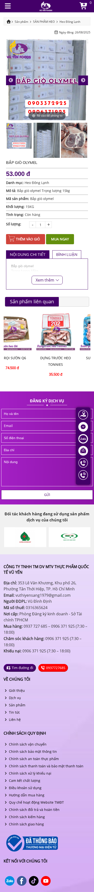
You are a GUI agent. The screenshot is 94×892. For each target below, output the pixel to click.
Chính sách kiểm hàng (26, 817)
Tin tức (14, 712)
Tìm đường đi (22, 667)
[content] (47, 471)
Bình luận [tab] (66, 254)
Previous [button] (11, 80)
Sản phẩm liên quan (32, 301)
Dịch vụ (14, 697)
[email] (47, 426)
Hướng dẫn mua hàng (26, 795)
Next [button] (83, 80)
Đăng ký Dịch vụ (47, 401)
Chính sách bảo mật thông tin (32, 751)
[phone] (47, 438)
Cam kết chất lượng (24, 780)
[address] (47, 450)
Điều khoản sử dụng (24, 787)
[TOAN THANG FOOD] (69, 537)
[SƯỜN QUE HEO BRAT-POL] (68, 330)
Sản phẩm (16, 705)
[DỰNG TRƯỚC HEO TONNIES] (25, 330)
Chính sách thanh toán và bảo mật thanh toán (45, 766)
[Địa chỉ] (83, 414)
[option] (47, 80)
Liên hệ (14, 719)
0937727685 (55, 667)
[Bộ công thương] (31, 842)
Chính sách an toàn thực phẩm (33, 758)
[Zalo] (83, 438)
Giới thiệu (16, 690)
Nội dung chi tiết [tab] (28, 254)
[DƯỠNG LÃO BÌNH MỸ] (25, 537)
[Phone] (83, 462)
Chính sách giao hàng (26, 824)
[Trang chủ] (46, 5)
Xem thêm (45, 280)
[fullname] (47, 414)
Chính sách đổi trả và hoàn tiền (34, 809)
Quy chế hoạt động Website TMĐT (36, 802)
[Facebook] (83, 426)
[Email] (83, 450)
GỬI (47, 494)
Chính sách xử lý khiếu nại (29, 773)
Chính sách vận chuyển (27, 744)
